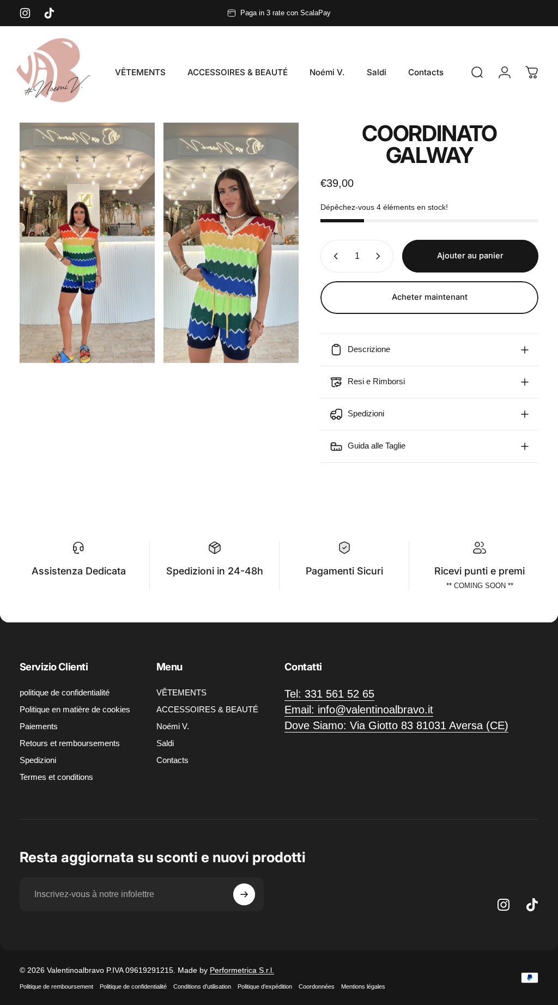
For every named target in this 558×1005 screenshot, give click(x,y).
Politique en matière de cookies (75, 709)
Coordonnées (317, 986)
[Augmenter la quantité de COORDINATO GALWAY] (380, 256)
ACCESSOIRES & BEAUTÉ (207, 709)
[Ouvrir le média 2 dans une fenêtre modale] (231, 243)
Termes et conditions (56, 777)
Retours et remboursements (70, 743)
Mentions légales (363, 986)
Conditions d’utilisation (202, 986)
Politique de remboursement (56, 986)
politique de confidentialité (65, 692)
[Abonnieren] (244, 894)
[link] (396, 725)
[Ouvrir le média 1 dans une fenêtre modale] (87, 243)
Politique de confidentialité (133, 986)
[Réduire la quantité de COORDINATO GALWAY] (333, 256)
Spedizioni (38, 760)
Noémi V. (172, 726)
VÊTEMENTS (181, 692)
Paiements (39, 726)
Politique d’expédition (265, 986)
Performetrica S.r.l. (242, 970)
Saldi (165, 743)
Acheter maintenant (430, 297)
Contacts (172, 760)
